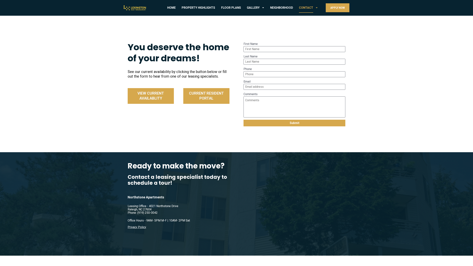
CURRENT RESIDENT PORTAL (206, 96)
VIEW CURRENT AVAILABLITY (150, 96)
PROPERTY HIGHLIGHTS (198, 7)
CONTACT (306, 7)
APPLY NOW (337, 7)
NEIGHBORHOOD (281, 7)
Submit (294, 123)
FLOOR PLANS (231, 7)
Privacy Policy (137, 227)
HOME (171, 7)
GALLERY (253, 7)
